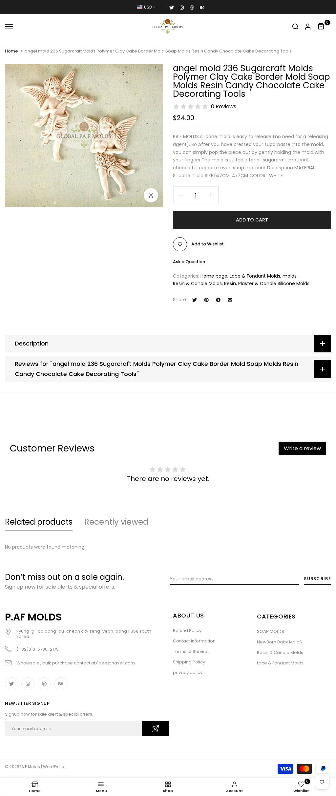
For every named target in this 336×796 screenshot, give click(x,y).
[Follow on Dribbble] (192, 7)
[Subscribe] (155, 728)
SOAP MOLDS (270, 631)
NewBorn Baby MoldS (279, 642)
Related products (39, 521)
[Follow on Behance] (202, 7)
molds (290, 276)
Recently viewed (116, 521)
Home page (213, 276)
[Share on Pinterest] (206, 300)
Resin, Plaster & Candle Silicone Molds (266, 283)
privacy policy (187, 672)
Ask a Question (189, 262)
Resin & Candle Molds (197, 283)
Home (11, 51)
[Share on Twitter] (194, 300)
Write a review (302, 448)
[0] (321, 26)
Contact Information (194, 641)
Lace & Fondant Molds (255, 276)
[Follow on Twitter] (171, 7)
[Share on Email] (230, 300)
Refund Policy (187, 630)
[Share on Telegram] (218, 300)
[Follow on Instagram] (181, 7)
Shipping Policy (189, 662)
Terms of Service (191, 651)
